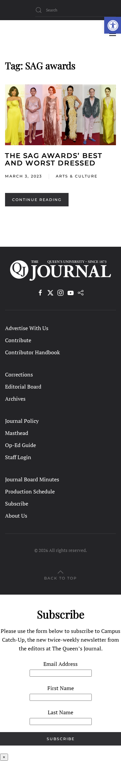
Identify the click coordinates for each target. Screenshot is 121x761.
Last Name (60, 712)
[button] (112, 25)
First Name (60, 688)
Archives (15, 398)
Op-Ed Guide (20, 445)
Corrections (19, 374)
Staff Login (18, 457)
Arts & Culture (76, 176)
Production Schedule (30, 491)
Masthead (16, 433)
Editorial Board (23, 386)
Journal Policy (22, 421)
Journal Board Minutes (32, 479)
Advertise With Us (26, 328)
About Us (16, 515)
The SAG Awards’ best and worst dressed (54, 159)
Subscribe (16, 503)
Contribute (18, 340)
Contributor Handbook (32, 352)
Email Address (60, 664)
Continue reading (37, 199)
